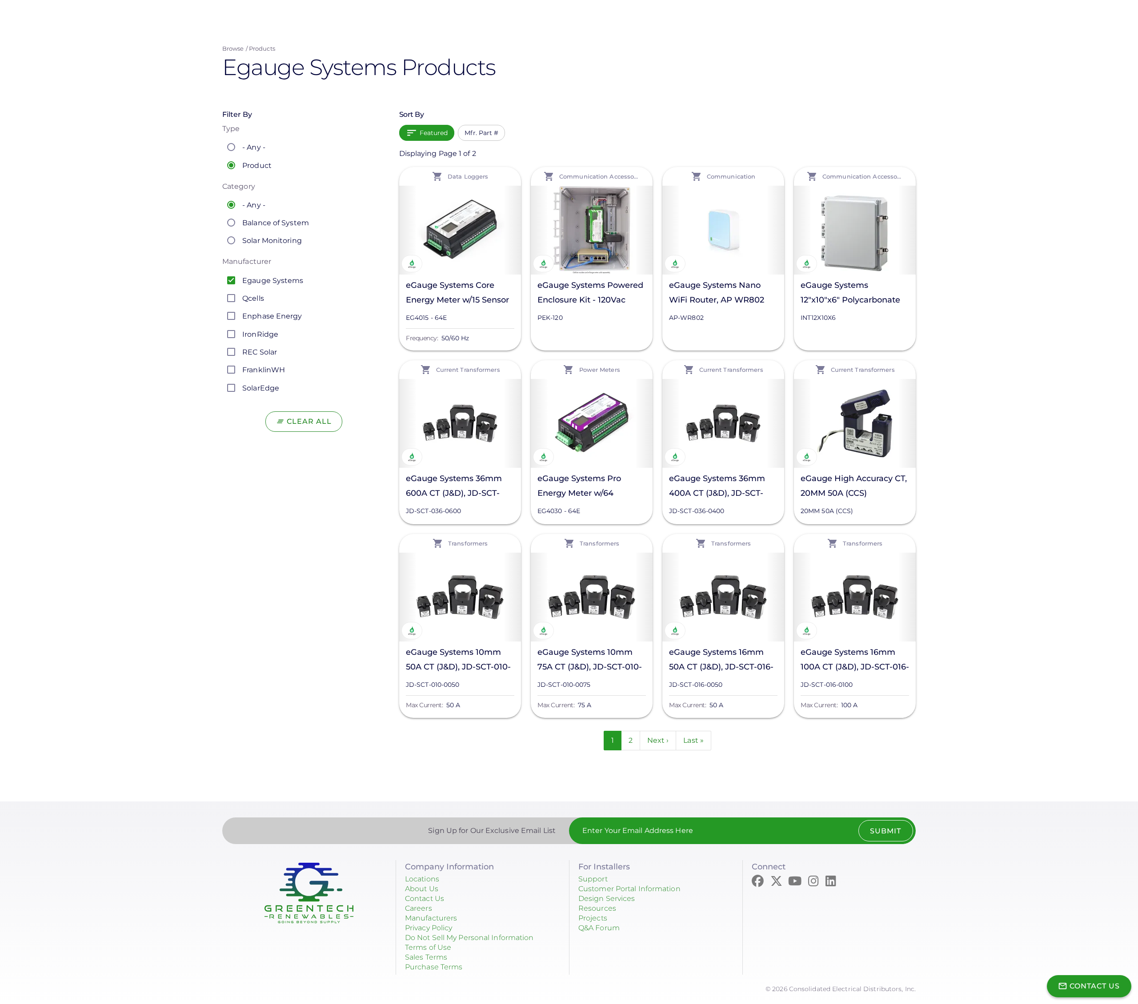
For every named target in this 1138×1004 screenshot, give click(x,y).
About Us (421, 888)
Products (262, 48)
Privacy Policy (428, 928)
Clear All (309, 421)
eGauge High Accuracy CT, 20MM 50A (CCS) (854, 486)
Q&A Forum (599, 928)
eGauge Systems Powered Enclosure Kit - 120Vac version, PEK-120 (590, 293)
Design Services (606, 898)
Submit (885, 831)
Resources (597, 908)
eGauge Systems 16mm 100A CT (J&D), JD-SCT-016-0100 (855, 660)
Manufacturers (431, 918)
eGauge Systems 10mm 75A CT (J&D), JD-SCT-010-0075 (589, 660)
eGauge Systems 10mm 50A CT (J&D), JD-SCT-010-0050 (458, 660)
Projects (592, 918)
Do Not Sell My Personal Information (469, 937)
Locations (422, 879)
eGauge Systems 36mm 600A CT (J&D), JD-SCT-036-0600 (454, 487)
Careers (418, 908)
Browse (233, 48)
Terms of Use (428, 947)
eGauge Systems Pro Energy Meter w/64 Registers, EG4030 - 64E (585, 487)
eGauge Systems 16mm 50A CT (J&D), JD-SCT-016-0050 (721, 660)
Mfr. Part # (481, 133)
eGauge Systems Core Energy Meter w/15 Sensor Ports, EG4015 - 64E (457, 293)
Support (593, 879)
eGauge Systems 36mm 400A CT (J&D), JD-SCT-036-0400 (717, 487)
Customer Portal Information (629, 888)
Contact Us (424, 898)
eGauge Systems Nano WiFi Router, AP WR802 (716, 292)
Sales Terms (426, 957)
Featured (434, 133)
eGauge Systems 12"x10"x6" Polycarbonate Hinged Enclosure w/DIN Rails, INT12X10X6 (850, 293)
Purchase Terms (433, 967)
